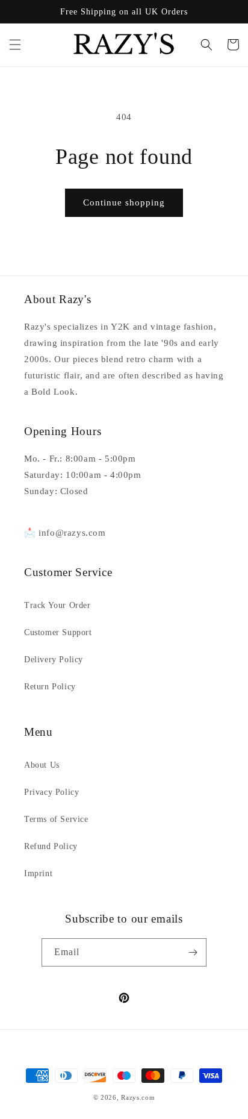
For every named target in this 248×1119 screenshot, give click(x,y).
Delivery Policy (53, 659)
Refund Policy (51, 846)
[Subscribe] (192, 952)
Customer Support (58, 632)
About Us (42, 765)
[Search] (206, 44)
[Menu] (15, 44)
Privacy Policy (51, 792)
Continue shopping (124, 202)
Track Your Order (57, 605)
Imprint (38, 873)
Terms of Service (56, 819)
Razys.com (138, 1097)
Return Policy (50, 686)
